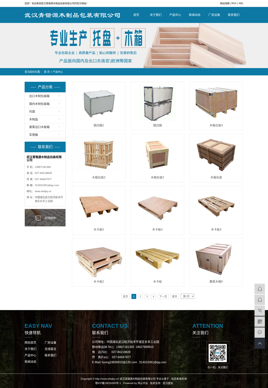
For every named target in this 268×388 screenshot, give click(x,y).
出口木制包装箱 (39, 96)
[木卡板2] (98, 258)
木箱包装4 (216, 125)
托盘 (32, 111)
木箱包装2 (157, 177)
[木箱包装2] (157, 154)
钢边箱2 (99, 125)
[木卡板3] (216, 206)
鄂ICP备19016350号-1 (108, 383)
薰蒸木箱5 (216, 281)
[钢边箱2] (98, 102)
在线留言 (50, 348)
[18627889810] (260, 311)
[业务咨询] (260, 289)
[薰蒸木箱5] (216, 258)
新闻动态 (195, 14)
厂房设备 (214, 14)
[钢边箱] (157, 102)
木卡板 (157, 281)
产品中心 (175, 14)
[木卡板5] (98, 206)
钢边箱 (157, 125)
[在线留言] (260, 332)
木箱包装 (216, 177)
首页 (136, 14)
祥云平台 (143, 383)
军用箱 (33, 134)
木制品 (33, 119)
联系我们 (234, 14)
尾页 (174, 296)
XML (240, 3)
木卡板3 (216, 229)
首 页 (47, 71)
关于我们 (156, 14)
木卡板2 (99, 281)
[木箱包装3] (98, 154)
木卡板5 (99, 229)
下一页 (163, 296)
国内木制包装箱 (39, 103)
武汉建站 (168, 383)
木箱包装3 (98, 177)
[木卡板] (157, 258)
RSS (234, 3)
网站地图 (225, 3)
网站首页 (30, 342)
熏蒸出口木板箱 (39, 127)
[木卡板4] (157, 206)
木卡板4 (157, 229)
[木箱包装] (216, 154)
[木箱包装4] (216, 102)
